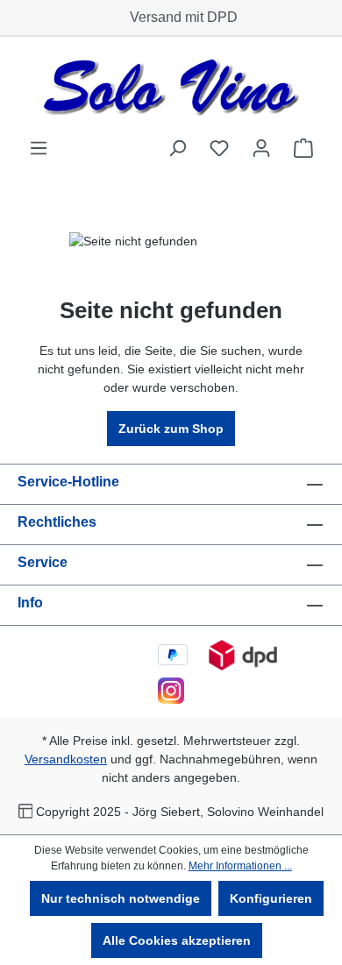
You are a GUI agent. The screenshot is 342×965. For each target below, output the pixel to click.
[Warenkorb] (303, 148)
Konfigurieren (271, 898)
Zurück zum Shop (171, 429)
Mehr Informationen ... (240, 866)
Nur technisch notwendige (120, 898)
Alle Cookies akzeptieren (177, 940)
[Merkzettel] (219, 148)
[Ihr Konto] (261, 148)
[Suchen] (177, 148)
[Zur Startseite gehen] (171, 87)
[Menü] (39, 148)
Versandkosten (66, 759)
